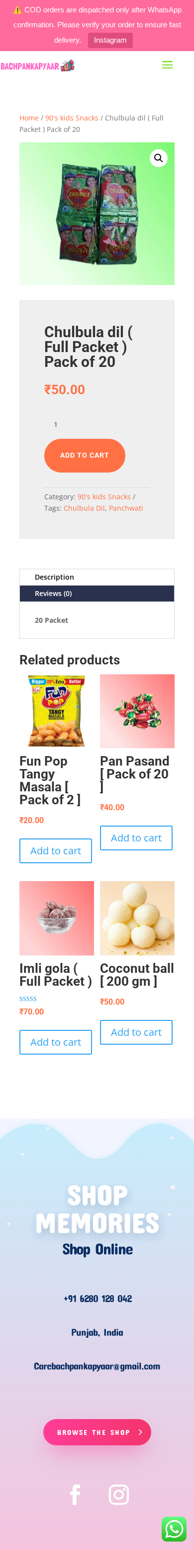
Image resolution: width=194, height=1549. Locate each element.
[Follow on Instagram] (119, 1495)
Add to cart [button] (55, 850)
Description (54, 577)
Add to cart (84, 455)
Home (29, 117)
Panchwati (126, 508)
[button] (159, 158)
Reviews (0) (53, 593)
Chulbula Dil (84, 508)
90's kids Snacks (71, 117)
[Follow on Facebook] (75, 1495)
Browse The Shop (93, 1432)
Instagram (110, 40)
